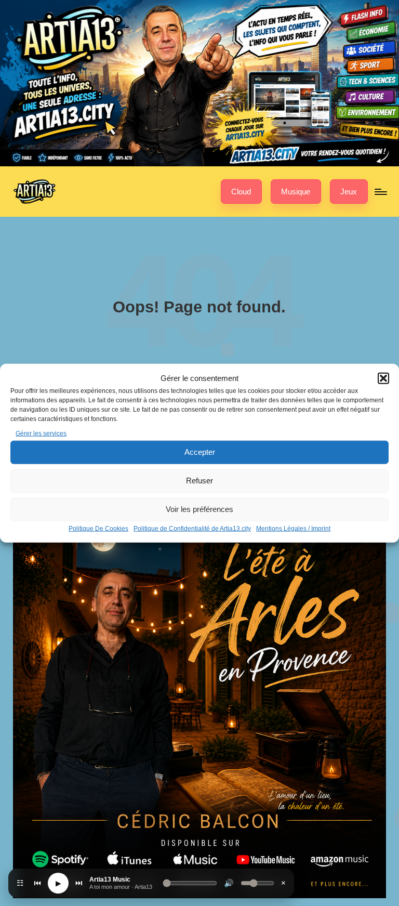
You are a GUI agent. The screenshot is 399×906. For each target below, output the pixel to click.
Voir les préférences (199, 509)
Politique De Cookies (98, 528)
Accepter (199, 452)
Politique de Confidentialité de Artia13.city (192, 528)
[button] (383, 378)
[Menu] (380, 192)
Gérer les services (41, 433)
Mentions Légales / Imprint (293, 528)
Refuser (199, 480)
